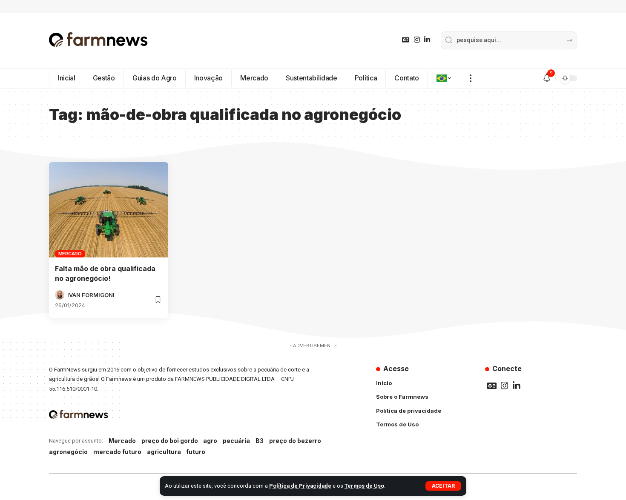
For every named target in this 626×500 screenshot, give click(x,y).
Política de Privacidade (300, 486)
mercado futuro (117, 451)
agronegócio (68, 451)
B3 (260, 440)
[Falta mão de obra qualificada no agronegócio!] (108, 209)
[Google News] (406, 40)
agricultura (164, 451)
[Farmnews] (98, 40)
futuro (195, 451)
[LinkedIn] (427, 40)
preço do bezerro (295, 440)
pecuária (236, 440)
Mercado (70, 254)
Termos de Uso (364, 486)
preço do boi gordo (169, 440)
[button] (443, 486)
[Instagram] (417, 40)
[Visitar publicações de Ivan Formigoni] (59, 295)
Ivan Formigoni (91, 294)
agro (210, 440)
